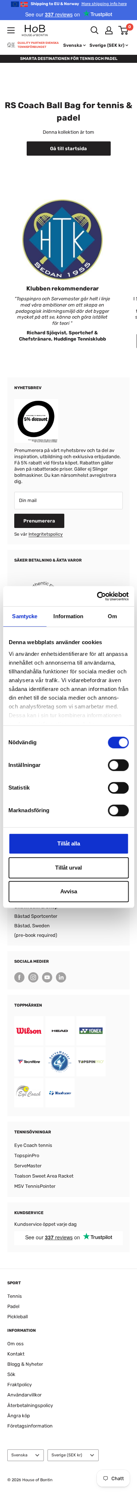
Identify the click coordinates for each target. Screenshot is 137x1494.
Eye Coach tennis (33, 1145)
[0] (123, 30)
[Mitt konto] (109, 30)
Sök (11, 1374)
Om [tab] (112, 616)
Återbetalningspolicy (30, 1405)
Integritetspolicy (45, 534)
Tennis (14, 1296)
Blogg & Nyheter (25, 1364)
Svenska (19, 1455)
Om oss (15, 1343)
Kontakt (15, 1354)
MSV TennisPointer (35, 1186)
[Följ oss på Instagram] (33, 977)
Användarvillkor (24, 1395)
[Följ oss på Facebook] (19, 977)
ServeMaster (28, 1165)
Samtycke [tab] (24, 616)
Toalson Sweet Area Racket (43, 1176)
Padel (13, 1306)
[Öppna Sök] (95, 30)
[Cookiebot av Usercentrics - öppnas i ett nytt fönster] (97, 596)
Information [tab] (68, 616)
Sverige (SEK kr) (67, 1455)
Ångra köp (18, 1415)
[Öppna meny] (11, 30)
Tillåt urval (68, 867)
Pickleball (17, 1316)
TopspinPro (26, 1155)
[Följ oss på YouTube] (47, 977)
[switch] (118, 765)
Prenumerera (39, 521)
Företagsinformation (30, 1426)
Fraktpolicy (19, 1384)
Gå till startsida (68, 148)
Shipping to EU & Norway (79, 3)
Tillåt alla (68, 843)
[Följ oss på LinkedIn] (61, 977)
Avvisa (68, 891)
